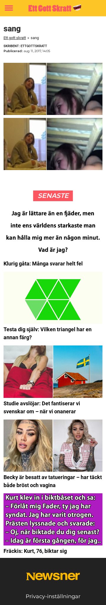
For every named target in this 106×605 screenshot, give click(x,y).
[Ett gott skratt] (53, 8)
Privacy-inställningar (53, 596)
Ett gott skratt (15, 38)
